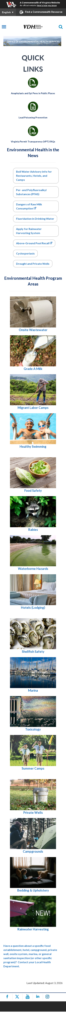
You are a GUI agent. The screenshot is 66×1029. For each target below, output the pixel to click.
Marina (33, 690)
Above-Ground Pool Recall (32, 243)
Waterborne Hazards (33, 569)
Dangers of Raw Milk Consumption (29, 206)
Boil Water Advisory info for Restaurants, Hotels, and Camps (34, 175)
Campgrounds (33, 851)
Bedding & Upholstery (33, 890)
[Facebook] (8, 997)
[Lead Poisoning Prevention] (33, 107)
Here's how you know (47, 5)
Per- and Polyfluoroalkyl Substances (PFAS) (31, 192)
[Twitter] (18, 997)
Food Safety (33, 490)
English (8, 12)
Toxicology (33, 729)
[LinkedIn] (38, 997)
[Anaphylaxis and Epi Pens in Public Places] (33, 83)
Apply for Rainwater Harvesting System (29, 231)
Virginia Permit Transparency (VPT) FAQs (33, 141)
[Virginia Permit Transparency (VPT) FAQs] (33, 131)
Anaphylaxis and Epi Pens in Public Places (33, 93)
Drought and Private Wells (32, 263)
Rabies (33, 529)
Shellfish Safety (33, 651)
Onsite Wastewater (33, 330)
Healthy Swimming (33, 446)
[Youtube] (28, 997)
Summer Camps (33, 768)
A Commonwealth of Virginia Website (40, 2)
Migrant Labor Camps (33, 408)
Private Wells (33, 812)
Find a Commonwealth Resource (43, 12)
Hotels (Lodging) (33, 607)
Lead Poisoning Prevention (33, 117)
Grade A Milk (33, 369)
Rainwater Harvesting (33, 929)
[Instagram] (48, 997)
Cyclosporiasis (25, 253)
